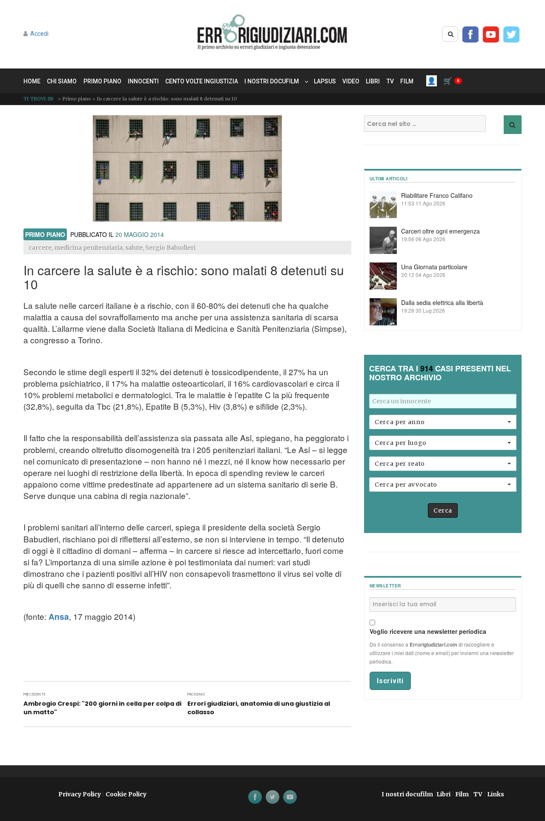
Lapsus (325, 81)
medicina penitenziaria (88, 247)
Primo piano (102, 81)
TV (390, 81)
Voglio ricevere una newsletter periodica (428, 631)
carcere (40, 247)
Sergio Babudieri (170, 247)
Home (31, 81)
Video (350, 81)
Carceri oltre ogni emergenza (440, 231)
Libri (373, 81)
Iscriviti (390, 681)
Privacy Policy (79, 794)
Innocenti (143, 81)
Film (406, 81)
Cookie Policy (126, 794)
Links (495, 794)
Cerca (442, 510)
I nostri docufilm (271, 81)
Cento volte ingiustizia (201, 81)
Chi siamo (62, 81)
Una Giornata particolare (434, 266)
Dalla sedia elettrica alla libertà (442, 302)
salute (134, 247)
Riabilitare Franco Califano (437, 195)
